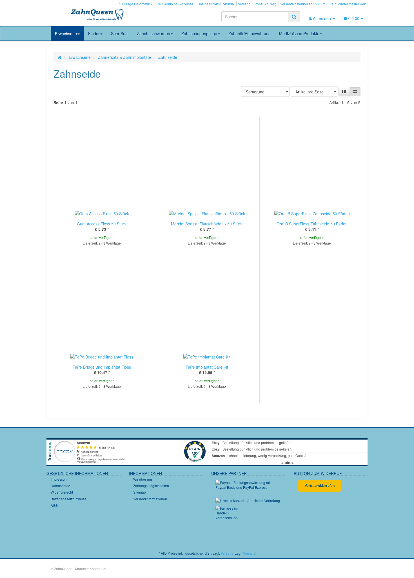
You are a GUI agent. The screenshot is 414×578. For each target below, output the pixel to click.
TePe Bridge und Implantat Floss (102, 367)
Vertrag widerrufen (320, 486)
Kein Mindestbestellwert (348, 3)
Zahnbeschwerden (153, 33)
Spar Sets (119, 33)
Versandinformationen (150, 498)
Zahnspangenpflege (199, 33)
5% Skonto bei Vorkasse (174, 3)
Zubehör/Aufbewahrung (249, 33)
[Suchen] (294, 16)
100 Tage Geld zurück (135, 3)
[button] (344, 91)
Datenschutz (60, 485)
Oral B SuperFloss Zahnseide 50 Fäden (312, 224)
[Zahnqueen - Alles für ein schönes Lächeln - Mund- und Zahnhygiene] (97, 15)
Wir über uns (143, 479)
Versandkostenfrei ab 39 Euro (303, 3)
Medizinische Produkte (299, 33)
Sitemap (139, 492)
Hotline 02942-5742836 (215, 3)
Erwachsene (66, 33)
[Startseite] (59, 57)
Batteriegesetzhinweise (68, 498)
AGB (54, 505)
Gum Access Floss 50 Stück (102, 224)
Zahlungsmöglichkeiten (151, 485)
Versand (227, 553)
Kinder (94, 33)
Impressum (59, 479)
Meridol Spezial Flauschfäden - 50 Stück (207, 224)
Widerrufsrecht (62, 492)
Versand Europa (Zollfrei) (257, 3)
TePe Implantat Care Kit (207, 367)
